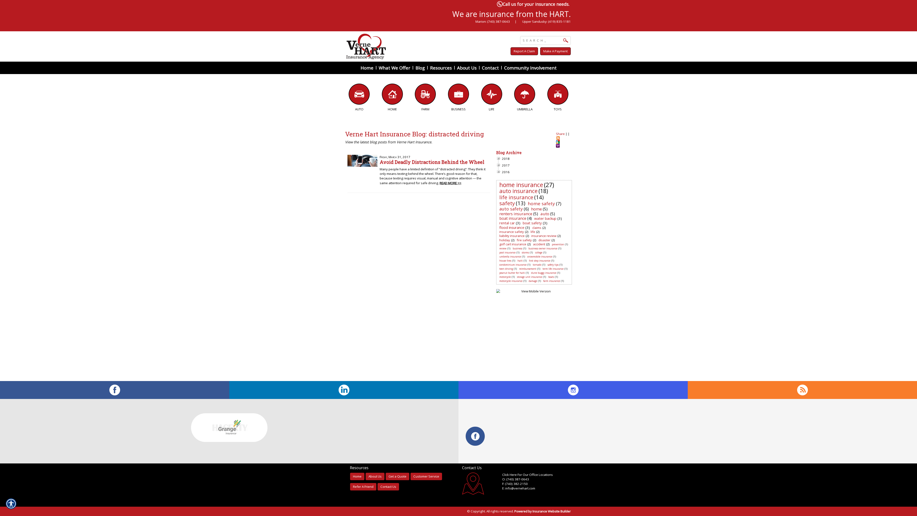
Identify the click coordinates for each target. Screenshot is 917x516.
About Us (375, 476)
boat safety (532, 222)
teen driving (506, 268)
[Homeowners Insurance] (392, 95)
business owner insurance (542, 248)
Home (357, 476)
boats (551, 277)
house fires (505, 260)
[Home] (410, 46)
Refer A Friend (363, 486)
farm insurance (551, 281)
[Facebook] (115, 390)
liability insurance (512, 236)
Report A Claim (524, 51)
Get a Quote (397, 476)
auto (544, 213)
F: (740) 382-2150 (515, 484)
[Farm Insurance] (425, 95)
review (502, 248)
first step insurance (539, 260)
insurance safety (511, 232)
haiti (520, 260)
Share (560, 134)
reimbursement (527, 268)
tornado (537, 264)
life (533, 232)
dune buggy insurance (543, 272)
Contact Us (388, 486)
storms (525, 252)
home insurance (521, 185)
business (517, 248)
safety (507, 203)
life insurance (516, 197)
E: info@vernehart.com (518, 488)
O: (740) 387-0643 (515, 479)
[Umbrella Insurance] (525, 95)
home (536, 209)
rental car (507, 222)
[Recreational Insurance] (558, 95)
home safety (541, 203)
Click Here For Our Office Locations (527, 475)
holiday (504, 240)
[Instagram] (573, 390)
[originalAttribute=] (802, 390)
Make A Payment (555, 51)
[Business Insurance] (459, 95)
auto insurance (518, 191)
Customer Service (426, 476)
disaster (544, 240)
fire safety (524, 240)
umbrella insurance (510, 256)
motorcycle (505, 277)
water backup (545, 218)
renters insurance (515, 213)
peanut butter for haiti (512, 272)
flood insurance (511, 227)
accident (539, 244)
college (538, 252)
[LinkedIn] (344, 390)
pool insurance (507, 252)
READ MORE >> (450, 183)
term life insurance (553, 268)
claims (536, 228)
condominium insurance (513, 264)
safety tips (553, 264)
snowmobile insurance (539, 256)
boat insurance (512, 218)
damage (533, 281)
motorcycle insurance (510, 281)
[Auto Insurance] (359, 95)
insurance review (543, 236)
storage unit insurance (529, 277)
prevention (558, 244)
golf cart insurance (512, 244)
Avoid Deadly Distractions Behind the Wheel (432, 162)
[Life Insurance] (492, 95)
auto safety (511, 209)
